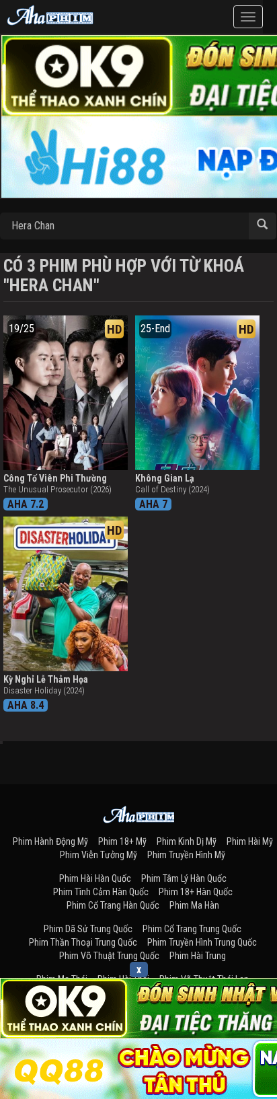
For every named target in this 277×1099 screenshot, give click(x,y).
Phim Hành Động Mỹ (50, 841)
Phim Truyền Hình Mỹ (186, 854)
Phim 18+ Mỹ (122, 841)
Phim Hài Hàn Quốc (95, 878)
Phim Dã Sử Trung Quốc (88, 928)
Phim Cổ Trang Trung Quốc (192, 928)
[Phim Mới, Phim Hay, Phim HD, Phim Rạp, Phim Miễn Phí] (50, 13)
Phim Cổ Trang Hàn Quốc (113, 905)
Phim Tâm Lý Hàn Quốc (184, 878)
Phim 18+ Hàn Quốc (196, 891)
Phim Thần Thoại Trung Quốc (83, 942)
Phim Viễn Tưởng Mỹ (98, 854)
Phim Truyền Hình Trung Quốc (202, 942)
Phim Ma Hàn (194, 905)
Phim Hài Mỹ (250, 841)
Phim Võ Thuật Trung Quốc (109, 955)
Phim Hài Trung (197, 955)
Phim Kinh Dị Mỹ (186, 841)
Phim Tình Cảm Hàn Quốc (101, 891)
